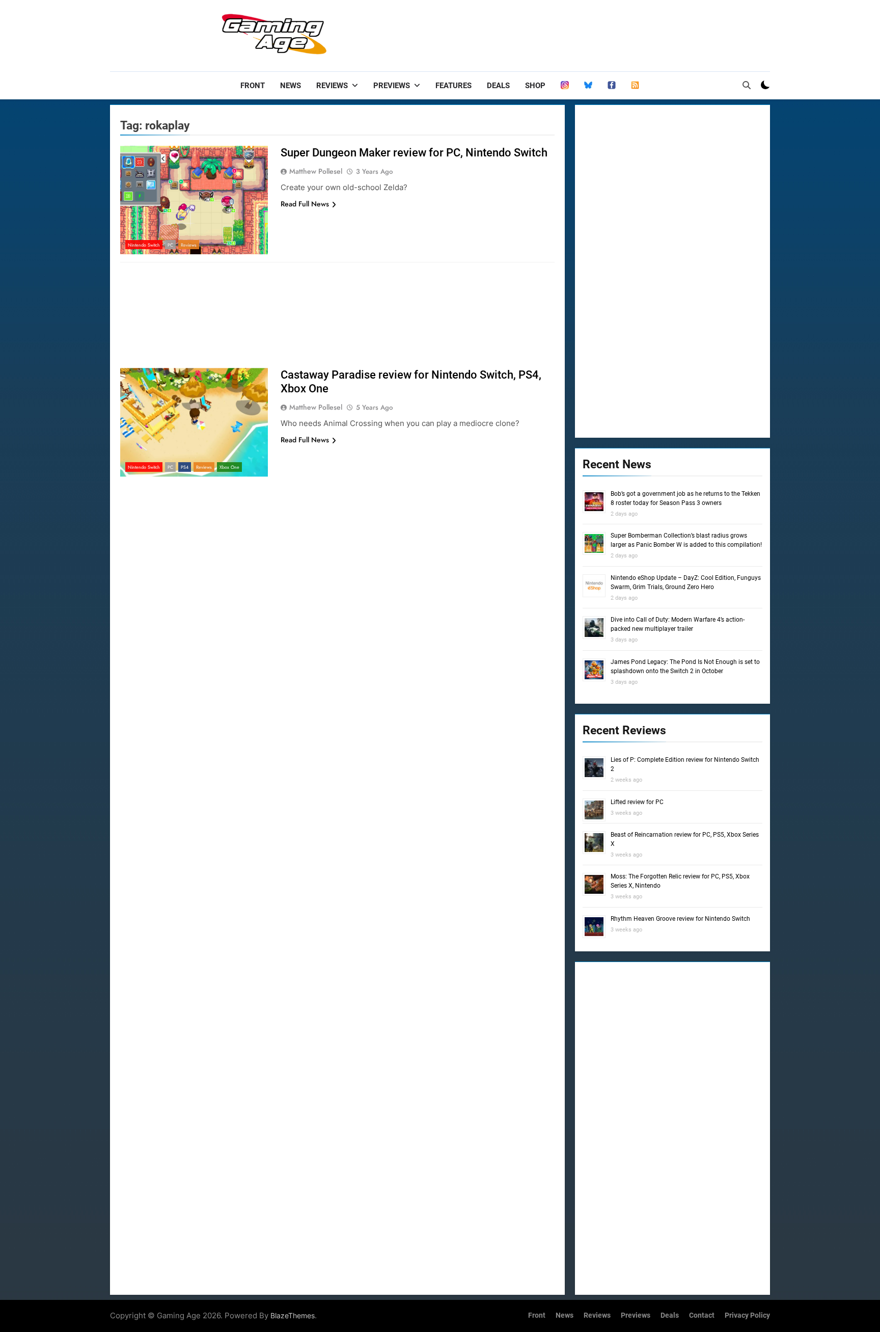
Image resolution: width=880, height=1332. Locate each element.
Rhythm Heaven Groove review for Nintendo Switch (680, 918)
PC (170, 245)
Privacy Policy (747, 1315)
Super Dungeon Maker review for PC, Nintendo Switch (414, 152)
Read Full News (305, 204)
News (290, 85)
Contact (701, 1315)
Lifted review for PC (637, 802)
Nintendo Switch (144, 245)
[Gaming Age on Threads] (564, 85)
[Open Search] (747, 85)
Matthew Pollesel (315, 171)
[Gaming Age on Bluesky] (588, 85)
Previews (391, 85)
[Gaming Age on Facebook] (611, 85)
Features (453, 85)
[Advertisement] (584, 33)
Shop (535, 85)
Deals (498, 85)
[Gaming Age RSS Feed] (635, 85)
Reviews (332, 85)
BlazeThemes (292, 1315)
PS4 (184, 467)
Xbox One (229, 467)
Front (252, 85)
